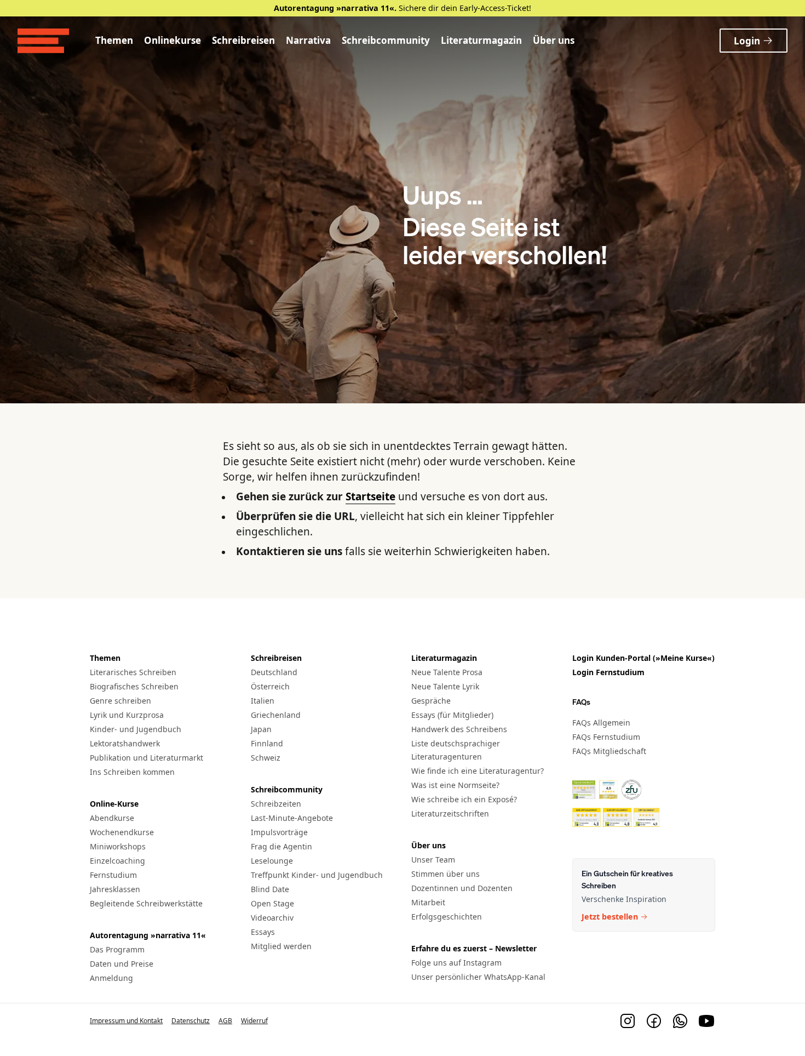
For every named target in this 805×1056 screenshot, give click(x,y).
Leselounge (272, 860)
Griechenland (276, 715)
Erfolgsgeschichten (446, 916)
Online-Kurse (114, 803)
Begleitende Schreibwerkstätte (146, 903)
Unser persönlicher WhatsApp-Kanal (478, 977)
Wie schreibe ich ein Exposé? (464, 799)
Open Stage (272, 903)
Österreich (270, 686)
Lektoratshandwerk (125, 743)
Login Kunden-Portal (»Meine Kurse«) (643, 658)
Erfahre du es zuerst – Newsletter (474, 948)
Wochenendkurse (122, 832)
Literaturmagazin (481, 40)
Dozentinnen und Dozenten (462, 888)
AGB (225, 1020)
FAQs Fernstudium (606, 737)
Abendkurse (112, 818)
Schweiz (265, 757)
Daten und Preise (121, 963)
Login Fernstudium (608, 672)
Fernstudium (113, 875)
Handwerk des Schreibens (459, 729)
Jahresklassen (115, 889)
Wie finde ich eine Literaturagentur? (477, 771)
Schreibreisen (243, 40)
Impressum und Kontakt (126, 1020)
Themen (114, 40)
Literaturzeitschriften (450, 813)
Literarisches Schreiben (133, 672)
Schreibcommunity (386, 40)
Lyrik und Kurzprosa (127, 715)
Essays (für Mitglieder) (452, 715)
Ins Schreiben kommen (132, 772)
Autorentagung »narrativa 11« (148, 935)
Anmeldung (111, 978)
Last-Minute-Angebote (292, 818)
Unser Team (433, 859)
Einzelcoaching (117, 860)
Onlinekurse (172, 40)
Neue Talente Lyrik (445, 686)
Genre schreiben (120, 700)
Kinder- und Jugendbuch (135, 729)
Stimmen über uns (445, 874)
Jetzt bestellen (610, 917)
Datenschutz (190, 1020)
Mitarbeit (428, 902)
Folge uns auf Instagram (456, 962)
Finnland (267, 743)
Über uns (553, 40)
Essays (263, 932)
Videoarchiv (272, 917)
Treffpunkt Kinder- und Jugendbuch (317, 875)
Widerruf (254, 1020)
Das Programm (117, 949)
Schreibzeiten (276, 803)
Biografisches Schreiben (134, 686)
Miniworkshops (118, 846)
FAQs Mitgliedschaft (609, 751)
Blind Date (270, 889)
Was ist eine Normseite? (455, 785)
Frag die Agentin (281, 846)
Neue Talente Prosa (446, 672)
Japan (261, 729)
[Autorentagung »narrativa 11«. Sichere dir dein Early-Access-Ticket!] (402, 8)
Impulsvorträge (279, 832)
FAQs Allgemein (601, 722)
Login (747, 41)
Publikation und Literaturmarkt (146, 757)
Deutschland (274, 672)
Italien (262, 700)
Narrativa (308, 40)
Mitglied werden (281, 946)
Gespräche (431, 700)
